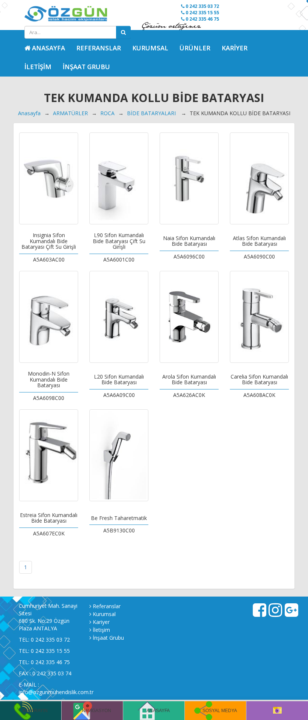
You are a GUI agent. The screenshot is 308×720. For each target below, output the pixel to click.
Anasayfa (29, 113)
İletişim (37, 66)
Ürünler (195, 48)
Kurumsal (150, 48)
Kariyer (235, 48)
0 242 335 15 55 (201, 12)
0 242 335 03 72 (201, 6)
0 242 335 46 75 (201, 19)
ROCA (107, 113)
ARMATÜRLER (70, 113)
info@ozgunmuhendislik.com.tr (56, 692)
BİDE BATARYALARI (152, 113)
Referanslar (98, 48)
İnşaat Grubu (86, 66)
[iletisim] (277, 710)
